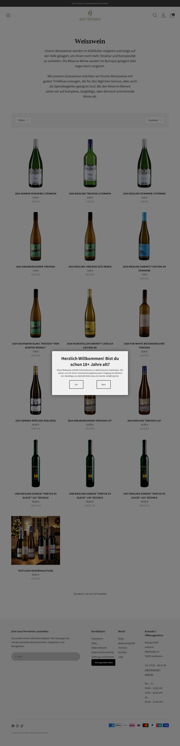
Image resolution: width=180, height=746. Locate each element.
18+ (76, 384)
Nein (103, 384)
